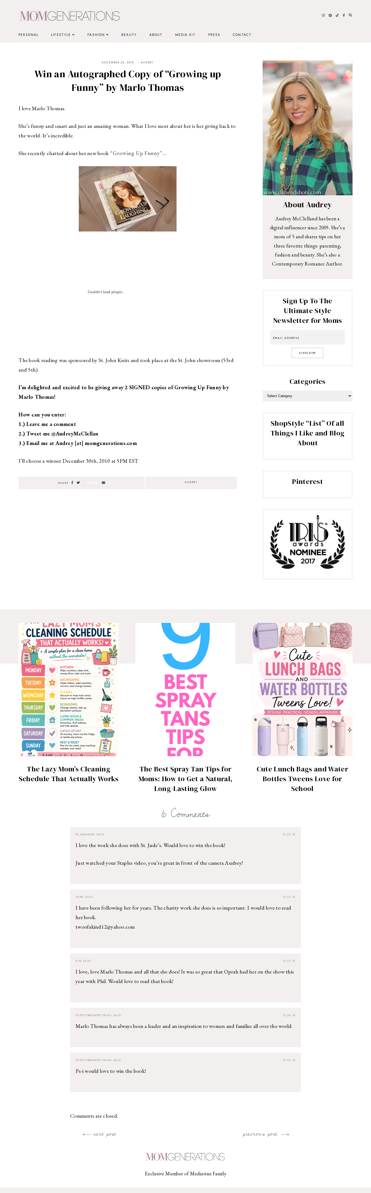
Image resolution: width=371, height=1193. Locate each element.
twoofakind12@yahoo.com (105, 926)
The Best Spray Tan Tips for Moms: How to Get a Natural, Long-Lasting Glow (186, 778)
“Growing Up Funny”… (137, 153)
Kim (78, 961)
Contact (242, 34)
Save (93, 483)
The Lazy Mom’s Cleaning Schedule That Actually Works (69, 774)
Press (214, 34)
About (156, 34)
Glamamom (85, 834)
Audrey (147, 62)
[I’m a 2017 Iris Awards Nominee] (307, 566)
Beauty (129, 34)
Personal (28, 34)
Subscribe (307, 353)
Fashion (96, 34)
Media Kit (185, 34)
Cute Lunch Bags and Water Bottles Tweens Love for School (302, 778)
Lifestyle (61, 34)
